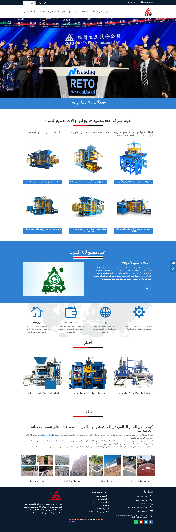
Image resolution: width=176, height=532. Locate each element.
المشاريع (73, 12)
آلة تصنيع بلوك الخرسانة (99, 502)
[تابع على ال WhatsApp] (136, 522)
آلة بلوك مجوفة (102, 505)
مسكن (109, 12)
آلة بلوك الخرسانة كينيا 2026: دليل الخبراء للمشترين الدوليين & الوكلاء (30, 393)
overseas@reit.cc (142, 511)
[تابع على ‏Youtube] (141, 522)
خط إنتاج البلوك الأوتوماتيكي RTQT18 (43, 181)
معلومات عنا (98, 12)
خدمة (42, 12)
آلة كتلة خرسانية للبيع (58, 441)
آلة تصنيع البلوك (102, 499)
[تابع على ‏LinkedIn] (146, 522)
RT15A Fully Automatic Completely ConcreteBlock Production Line (88, 230)
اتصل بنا (31, 12)
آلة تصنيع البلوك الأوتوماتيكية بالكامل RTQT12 (88, 181)
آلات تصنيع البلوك (59, 121)
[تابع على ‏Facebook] (151, 522)
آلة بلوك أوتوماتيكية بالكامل (98, 512)
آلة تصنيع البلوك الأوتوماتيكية (50, 435)
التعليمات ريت (53, 12)
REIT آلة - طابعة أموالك (45, 3)
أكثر (147, 288)
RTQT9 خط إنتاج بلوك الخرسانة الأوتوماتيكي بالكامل (133, 230)
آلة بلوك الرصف (101, 496)
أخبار (64, 12)
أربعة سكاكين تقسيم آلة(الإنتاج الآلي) (133, 181)
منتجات (85, 12)
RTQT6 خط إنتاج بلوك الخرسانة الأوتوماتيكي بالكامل (43, 230)
